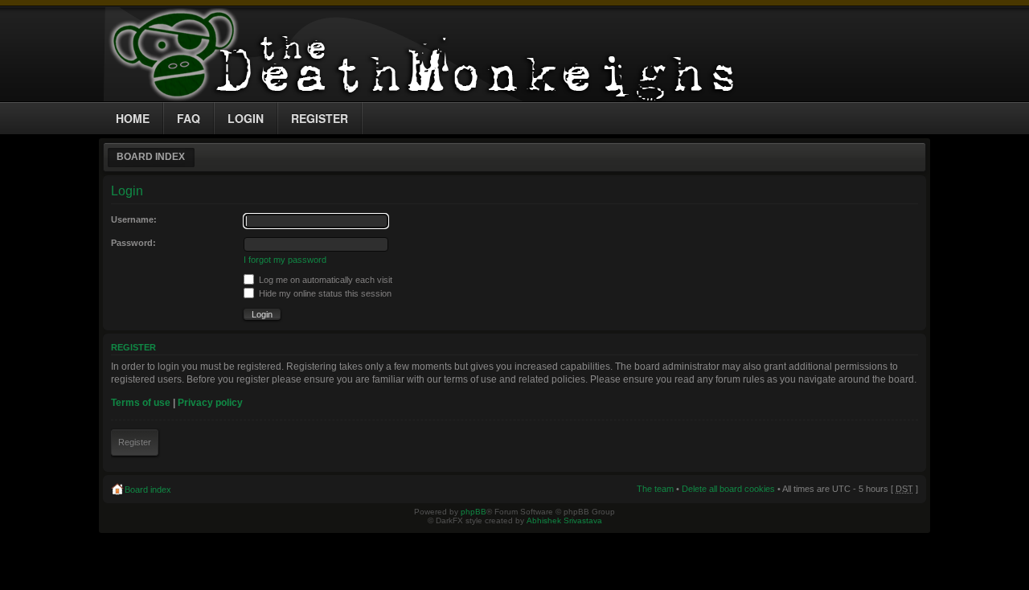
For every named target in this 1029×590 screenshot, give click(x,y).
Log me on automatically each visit (324, 280)
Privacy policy (210, 402)
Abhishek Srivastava (564, 520)
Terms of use (140, 402)
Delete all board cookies (728, 489)
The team (655, 489)
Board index (151, 156)
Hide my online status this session (324, 293)
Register (134, 442)
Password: (133, 243)
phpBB (473, 511)
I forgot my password (285, 259)
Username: (134, 219)
